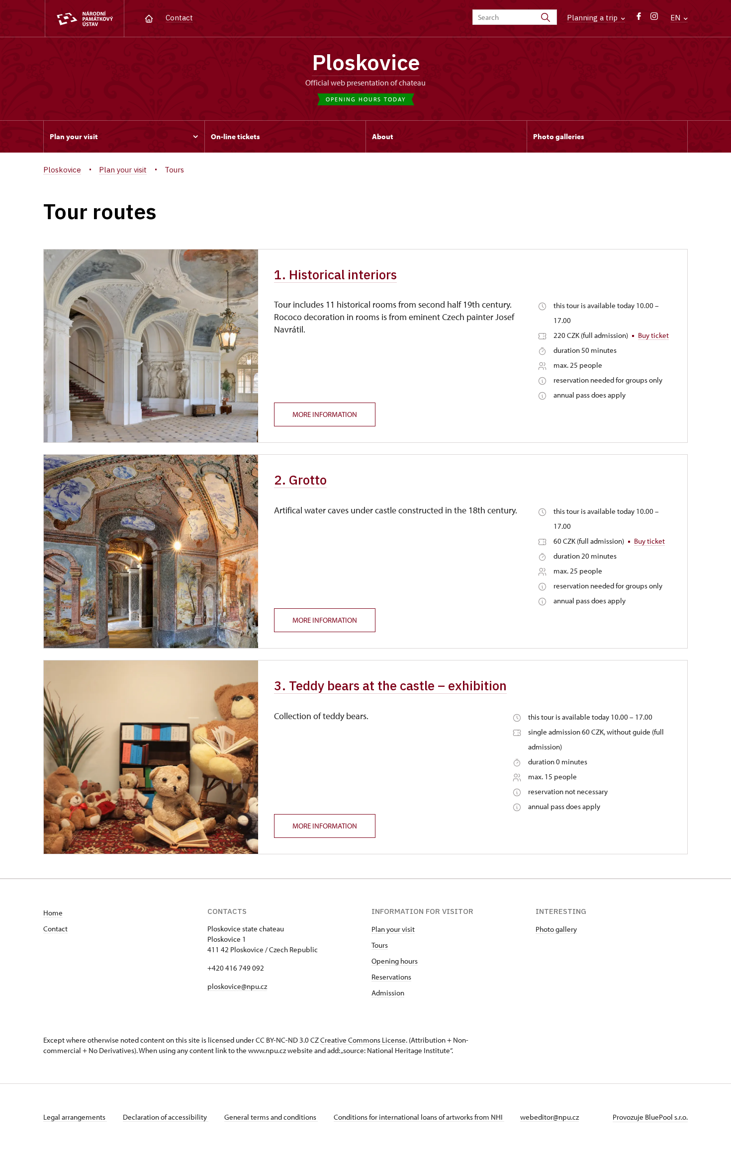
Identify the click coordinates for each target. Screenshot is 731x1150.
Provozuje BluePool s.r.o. (650, 1117)
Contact (179, 17)
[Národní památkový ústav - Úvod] (84, 18)
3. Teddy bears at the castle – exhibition (390, 685)
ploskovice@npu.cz (237, 986)
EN (676, 17)
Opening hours (394, 961)
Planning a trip (593, 17)
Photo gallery (556, 929)
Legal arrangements (75, 1117)
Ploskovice (366, 62)
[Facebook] (638, 18)
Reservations (391, 977)
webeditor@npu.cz (549, 1117)
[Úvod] (149, 17)
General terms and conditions (271, 1117)
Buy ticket (653, 335)
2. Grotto (300, 479)
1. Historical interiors (335, 274)
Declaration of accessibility (165, 1117)
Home (53, 912)
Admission (387, 992)
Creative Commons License (363, 1040)
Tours (379, 945)
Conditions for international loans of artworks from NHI (419, 1117)
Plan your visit (393, 929)
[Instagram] (654, 18)
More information (324, 414)
